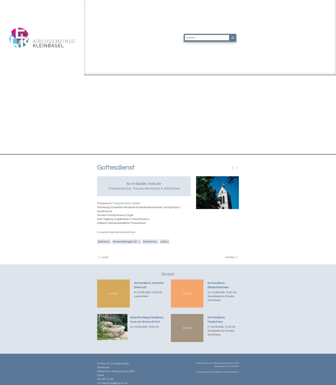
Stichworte (149, 241)
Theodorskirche (144, 188)
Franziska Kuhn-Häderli (126, 203)
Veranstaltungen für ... (126, 241)
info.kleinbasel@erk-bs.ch (112, 383)
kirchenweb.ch (232, 372)
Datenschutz (202, 372)
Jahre (163, 241)
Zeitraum (103, 241)
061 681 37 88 (105, 379)
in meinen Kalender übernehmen (116, 232)
